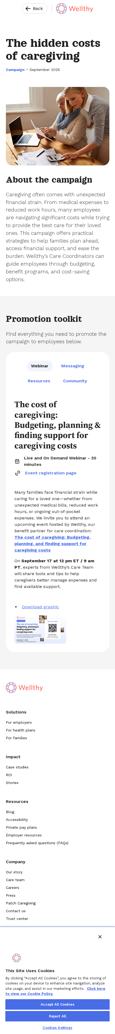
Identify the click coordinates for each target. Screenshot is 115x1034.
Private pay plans (21, 827)
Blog (10, 812)
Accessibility (17, 819)
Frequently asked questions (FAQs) (37, 843)
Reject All (57, 1016)
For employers (19, 722)
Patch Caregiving (21, 903)
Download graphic (40, 606)
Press (11, 895)
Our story (14, 872)
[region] (57, 980)
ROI (9, 775)
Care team (15, 880)
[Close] (100, 937)
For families (16, 738)
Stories (12, 782)
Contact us (16, 911)
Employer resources (24, 835)
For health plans (20, 730)
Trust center (17, 918)
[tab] (40, 366)
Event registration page (50, 473)
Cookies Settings (57, 1028)
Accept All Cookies (57, 1004)
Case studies (17, 767)
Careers (12, 887)
